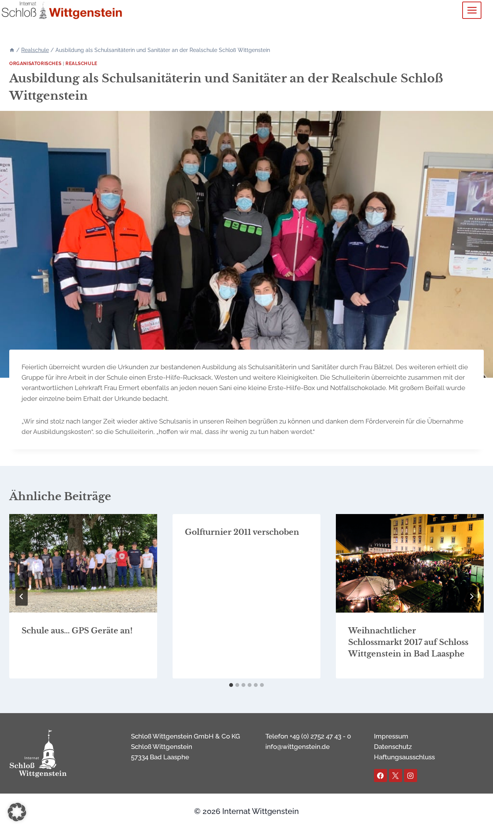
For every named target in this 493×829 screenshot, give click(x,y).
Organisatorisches (35, 63)
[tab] (231, 685)
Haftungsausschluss (404, 757)
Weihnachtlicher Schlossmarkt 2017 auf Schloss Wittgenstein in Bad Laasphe (408, 642)
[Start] (12, 50)
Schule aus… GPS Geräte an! (77, 630)
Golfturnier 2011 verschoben (242, 532)
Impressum (391, 736)
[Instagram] (410, 775)
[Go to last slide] (21, 596)
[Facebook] (380, 775)
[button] (17, 812)
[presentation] (83, 563)
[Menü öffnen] (471, 10)
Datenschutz (393, 746)
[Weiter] (471, 596)
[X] (395, 775)
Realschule (81, 63)
